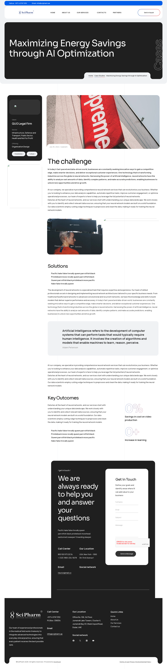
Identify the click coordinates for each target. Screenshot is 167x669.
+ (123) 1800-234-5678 (67, 558)
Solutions (18, 154)
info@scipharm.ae (43, 3)
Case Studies (99, 76)
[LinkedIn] (154, 3)
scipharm (64, 147)
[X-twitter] (87, 573)
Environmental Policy (143, 662)
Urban (32, 154)
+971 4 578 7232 (21, 3)
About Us (114, 619)
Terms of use (124, 662)
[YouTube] (93, 641)
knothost (57, 662)
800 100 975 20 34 (65, 554)
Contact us (115, 626)
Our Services (116, 623)
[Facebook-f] (80, 573)
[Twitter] (151, 3)
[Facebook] (147, 3)
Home (90, 76)
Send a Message (126, 554)
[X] (80, 641)
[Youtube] (158, 3)
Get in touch (149, 12)
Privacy (132, 662)
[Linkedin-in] (93, 573)
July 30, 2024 (54, 147)
